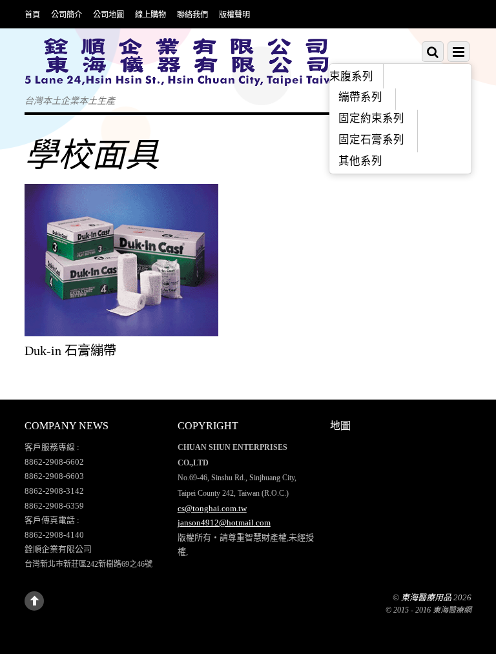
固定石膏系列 (371, 140)
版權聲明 (234, 14)
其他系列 (360, 161)
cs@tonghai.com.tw (212, 508)
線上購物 (150, 14)
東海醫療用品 (426, 597)
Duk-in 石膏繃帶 (70, 350)
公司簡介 (66, 14)
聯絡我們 (192, 14)
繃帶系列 (360, 97)
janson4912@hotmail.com (224, 522)
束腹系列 (351, 76)
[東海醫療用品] (186, 77)
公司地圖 (108, 14)
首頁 (32, 14)
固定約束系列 (371, 118)
